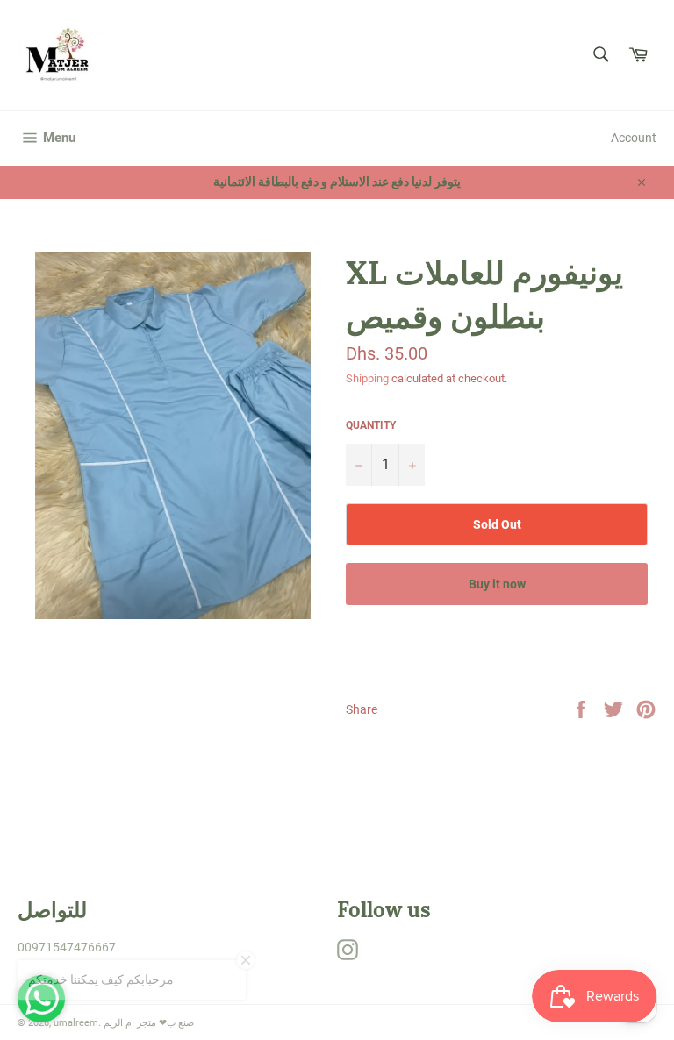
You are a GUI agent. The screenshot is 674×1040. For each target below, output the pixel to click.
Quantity (371, 425)
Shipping (367, 378)
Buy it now (497, 584)
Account (633, 138)
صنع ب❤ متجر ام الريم (149, 1023)
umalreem (76, 1023)
